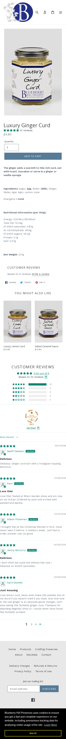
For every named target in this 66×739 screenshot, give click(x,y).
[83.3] (31, 416)
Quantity (8, 141)
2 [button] (31, 624)
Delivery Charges (19, 665)
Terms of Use (43, 671)
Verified (31, 427)
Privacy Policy (22, 671)
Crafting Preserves (46, 649)
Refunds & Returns (45, 665)
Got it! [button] (33, 733)
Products (25, 649)
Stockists (31, 654)
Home (12, 649)
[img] (7, 446)
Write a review (40, 274)
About (18, 654)
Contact (46, 654)
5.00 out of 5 (41, 373)
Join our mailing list (33, 681)
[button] (12, 130)
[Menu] (60, 12)
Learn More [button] (50, 725)
